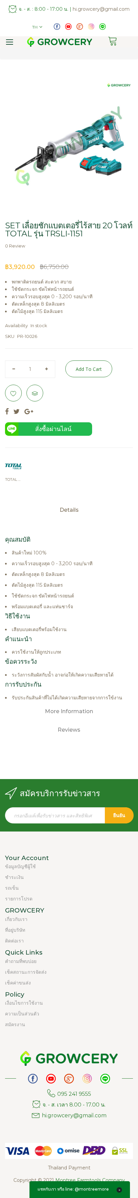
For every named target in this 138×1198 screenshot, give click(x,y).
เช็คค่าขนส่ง (18, 983)
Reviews (69, 730)
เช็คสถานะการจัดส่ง (26, 972)
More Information (69, 711)
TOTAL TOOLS (13, 479)
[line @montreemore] (102, 26)
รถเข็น (12, 888)
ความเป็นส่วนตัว (22, 1014)
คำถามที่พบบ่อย (21, 961)
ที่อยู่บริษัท (15, 930)
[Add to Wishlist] (13, 393)
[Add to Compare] (34, 393)
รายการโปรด (18, 899)
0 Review (15, 245)
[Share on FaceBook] (7, 412)
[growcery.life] (91, 26)
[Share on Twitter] (16, 412)
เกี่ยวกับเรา (16, 919)
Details (69, 510)
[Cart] (114, 42)
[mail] (79, 26)
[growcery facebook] (57, 26)
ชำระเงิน (14, 877)
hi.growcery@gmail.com (101, 9)
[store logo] (59, 41)
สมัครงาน (15, 1024)
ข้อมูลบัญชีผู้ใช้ (20, 866)
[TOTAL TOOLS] (13, 466)
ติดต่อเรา (14, 941)
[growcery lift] (68, 26)
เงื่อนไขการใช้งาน (24, 1003)
